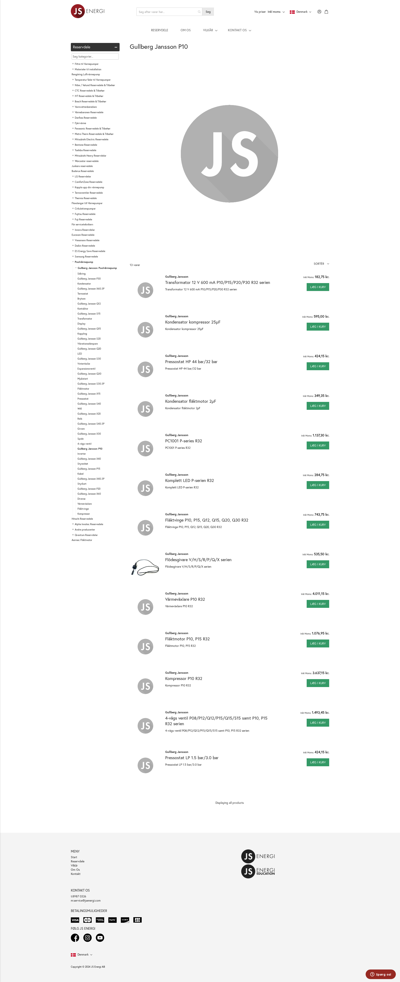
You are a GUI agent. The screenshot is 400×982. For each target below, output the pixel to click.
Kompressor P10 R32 (183, 678)
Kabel (81, 473)
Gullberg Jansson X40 (89, 458)
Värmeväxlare (85, 503)
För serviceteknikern (82, 224)
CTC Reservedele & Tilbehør (90, 90)
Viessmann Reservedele (87, 240)
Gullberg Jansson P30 (89, 278)
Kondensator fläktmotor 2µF (190, 401)
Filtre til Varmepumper (87, 63)
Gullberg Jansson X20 (89, 413)
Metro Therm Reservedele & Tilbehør (94, 133)
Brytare (81, 298)
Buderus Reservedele (83, 171)
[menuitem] (159, 30)
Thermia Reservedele (86, 198)
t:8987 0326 (78, 896)
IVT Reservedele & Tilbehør (89, 96)
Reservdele (77, 861)
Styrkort (82, 483)
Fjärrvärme (80, 123)
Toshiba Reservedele (85, 150)
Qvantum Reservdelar (86, 535)
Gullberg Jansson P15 (89, 468)
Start (74, 857)
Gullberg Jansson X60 (89, 493)
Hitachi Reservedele (82, 518)
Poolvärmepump (84, 261)
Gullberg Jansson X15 (89, 393)
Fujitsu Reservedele (85, 214)
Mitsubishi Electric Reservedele (91, 139)
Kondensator (84, 283)
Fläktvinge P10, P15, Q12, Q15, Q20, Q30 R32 (206, 520)
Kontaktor (83, 308)
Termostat (83, 293)
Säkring (82, 273)
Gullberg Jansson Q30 (89, 373)
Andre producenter (85, 529)
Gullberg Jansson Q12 (89, 303)
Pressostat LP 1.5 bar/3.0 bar (192, 757)
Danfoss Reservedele (86, 117)
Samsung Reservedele (86, 256)
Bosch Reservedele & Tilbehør (90, 101)
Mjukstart (83, 378)
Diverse (81, 498)
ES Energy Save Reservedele (90, 251)
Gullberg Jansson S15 (89, 313)
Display (81, 323)
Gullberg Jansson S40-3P (91, 423)
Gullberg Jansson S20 (89, 338)
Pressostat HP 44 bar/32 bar (191, 361)
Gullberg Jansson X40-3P (91, 478)
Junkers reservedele (82, 166)
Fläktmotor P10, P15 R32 (187, 639)
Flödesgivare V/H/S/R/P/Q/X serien (198, 559)
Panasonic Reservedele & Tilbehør (92, 128)
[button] (321, 263)
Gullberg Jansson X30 (89, 433)
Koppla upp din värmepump (89, 187)
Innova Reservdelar (85, 229)
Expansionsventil (86, 368)
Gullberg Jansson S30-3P (91, 383)
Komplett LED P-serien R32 (189, 480)
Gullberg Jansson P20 (89, 488)
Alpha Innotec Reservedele (89, 524)
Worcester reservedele (87, 161)
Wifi (80, 408)
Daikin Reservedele (85, 245)
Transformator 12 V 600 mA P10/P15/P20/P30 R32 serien (217, 282)
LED (80, 353)
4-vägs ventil (84, 443)
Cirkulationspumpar (85, 208)
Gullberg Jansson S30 (89, 358)
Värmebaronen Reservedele (89, 112)
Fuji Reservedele (83, 219)
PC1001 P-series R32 (183, 441)
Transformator (85, 318)
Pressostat (83, 398)
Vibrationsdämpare (88, 343)
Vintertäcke (84, 363)
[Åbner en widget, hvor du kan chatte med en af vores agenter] (380, 974)
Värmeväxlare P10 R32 (185, 599)
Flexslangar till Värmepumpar (87, 203)
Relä (80, 418)
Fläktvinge (83, 508)
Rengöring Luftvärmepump (86, 74)
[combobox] (169, 12)
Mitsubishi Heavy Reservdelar (90, 155)
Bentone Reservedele (86, 144)
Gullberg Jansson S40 (89, 403)
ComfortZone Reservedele (88, 181)
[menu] (200, 30)
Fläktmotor (83, 388)
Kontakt (75, 874)
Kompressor (84, 513)
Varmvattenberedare (86, 106)
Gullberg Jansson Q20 (89, 348)
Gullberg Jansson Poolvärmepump (97, 268)
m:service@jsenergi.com (86, 900)
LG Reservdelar (83, 176)
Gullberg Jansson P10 (90, 448)
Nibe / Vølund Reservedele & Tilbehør (95, 85)
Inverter (82, 453)
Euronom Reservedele (83, 234)
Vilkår (74, 865)
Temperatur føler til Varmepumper (93, 79)
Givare (81, 428)
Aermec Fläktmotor (82, 540)
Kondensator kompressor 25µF (192, 322)
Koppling (82, 333)
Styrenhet (83, 463)
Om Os (75, 870)
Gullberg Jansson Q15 (89, 328)
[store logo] (87, 11)
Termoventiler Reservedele (89, 192)
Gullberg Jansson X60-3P (91, 288)
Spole (81, 438)
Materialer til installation (88, 69)
